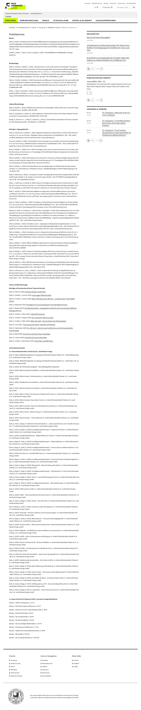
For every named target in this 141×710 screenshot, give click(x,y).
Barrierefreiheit (131, 3)
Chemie (8, 16)
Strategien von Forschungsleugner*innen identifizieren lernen (46, 305)
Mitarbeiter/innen (97, 3)
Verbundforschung (29, 20)
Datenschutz (121, 3)
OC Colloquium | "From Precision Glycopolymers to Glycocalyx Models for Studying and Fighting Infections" (116, 132)
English (75, 666)
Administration (15, 673)
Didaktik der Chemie (54, 27)
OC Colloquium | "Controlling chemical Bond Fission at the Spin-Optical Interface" (116, 123)
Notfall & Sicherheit (82, 20)
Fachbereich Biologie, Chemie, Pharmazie (17, 13)
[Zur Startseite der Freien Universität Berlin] (19, 6)
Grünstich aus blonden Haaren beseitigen (36, 334)
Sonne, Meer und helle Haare (43, 341)
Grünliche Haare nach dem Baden (36, 337)
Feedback (76, 663)
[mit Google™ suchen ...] (134, 7)
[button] (96, 7)
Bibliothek (14, 670)
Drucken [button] (75, 660)
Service (45, 20)
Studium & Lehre (60, 20)
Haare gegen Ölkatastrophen (41, 295)
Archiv (90, 94)
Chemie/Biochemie (37, 13)
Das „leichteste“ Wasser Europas (42, 318)
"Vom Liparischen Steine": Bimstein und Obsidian (39, 325)
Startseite (87, 3)
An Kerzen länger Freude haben (35, 292)
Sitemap (105, 3)
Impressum (113, 3)
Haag (90, 92)
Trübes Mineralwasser (37, 314)
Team (64, 27)
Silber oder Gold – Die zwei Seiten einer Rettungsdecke (48, 321)
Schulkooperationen (106, 20)
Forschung (10, 20)
